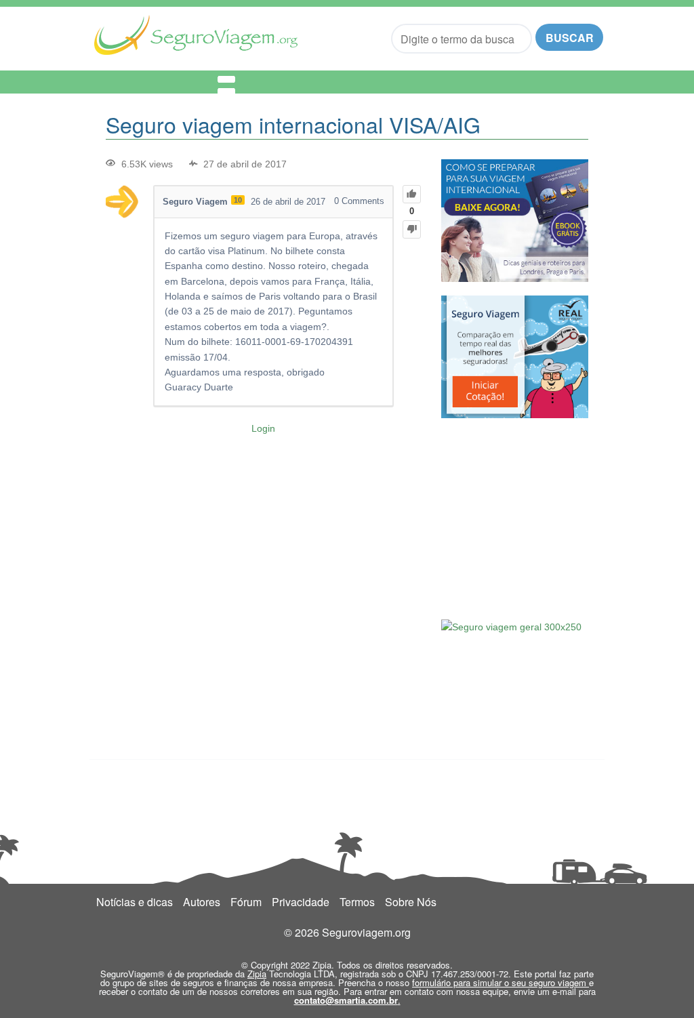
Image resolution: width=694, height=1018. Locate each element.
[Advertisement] (543, 517)
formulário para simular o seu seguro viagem (500, 982)
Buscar (570, 37)
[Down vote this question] (412, 229)
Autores (201, 902)
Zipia (256, 973)
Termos (357, 902)
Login (263, 428)
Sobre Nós (410, 902)
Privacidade (300, 902)
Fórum (246, 902)
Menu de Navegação (163, 82)
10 (238, 200)
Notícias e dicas (134, 902)
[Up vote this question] (412, 194)
